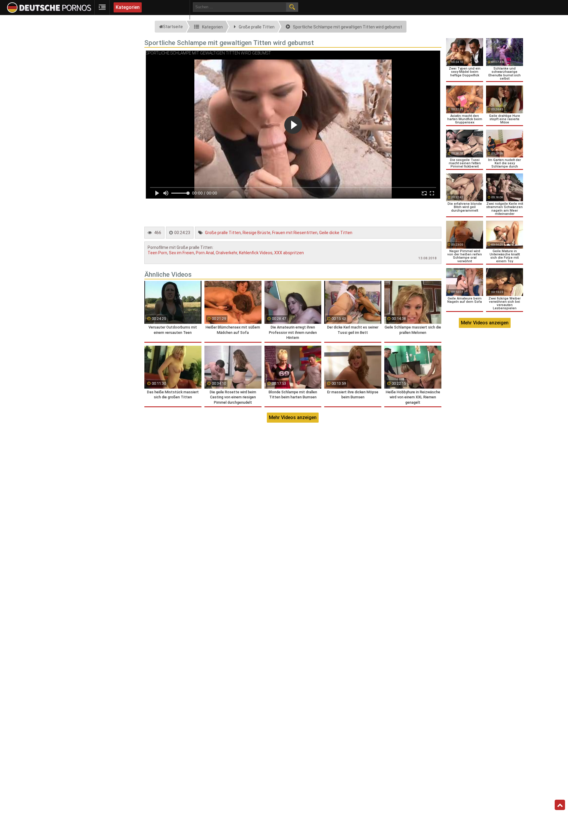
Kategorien (128, 7)
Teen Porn (157, 252)
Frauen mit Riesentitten (294, 232)
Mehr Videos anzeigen (293, 417)
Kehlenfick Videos (255, 252)
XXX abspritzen (289, 252)
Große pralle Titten (223, 232)
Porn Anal (205, 252)
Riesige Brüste (256, 232)
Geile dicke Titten (335, 232)
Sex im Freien (181, 252)
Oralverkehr (226, 252)
